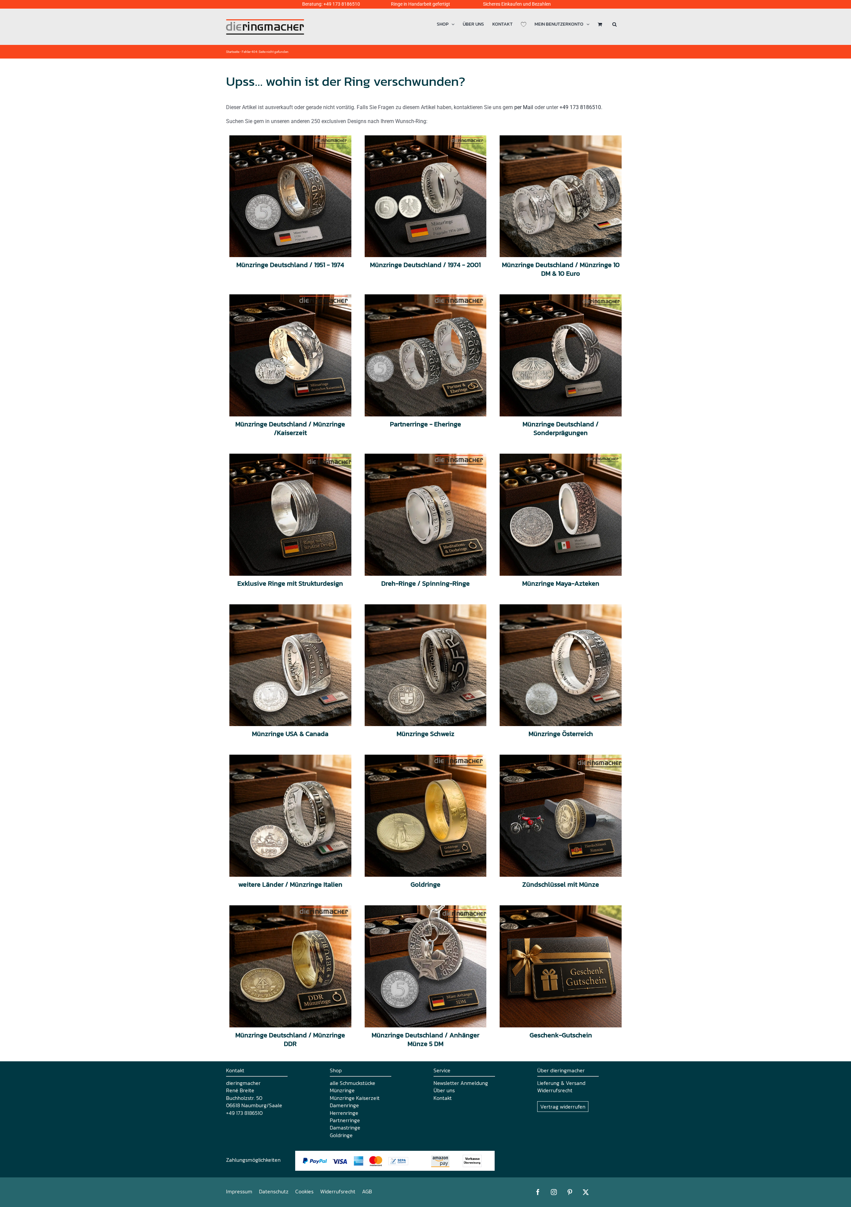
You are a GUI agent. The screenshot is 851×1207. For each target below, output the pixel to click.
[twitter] (586, 1192)
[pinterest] (570, 1192)
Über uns (444, 1090)
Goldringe (341, 1135)
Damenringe (344, 1105)
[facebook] (538, 1192)
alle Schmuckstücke (352, 1083)
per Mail (523, 107)
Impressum (239, 1191)
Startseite (232, 52)
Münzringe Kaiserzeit (355, 1098)
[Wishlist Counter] (523, 24)
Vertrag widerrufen (562, 1107)
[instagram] (554, 1192)
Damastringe (345, 1128)
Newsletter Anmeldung (460, 1083)
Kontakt (442, 1098)
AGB (367, 1191)
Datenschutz (274, 1191)
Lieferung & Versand (561, 1083)
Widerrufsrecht (554, 1090)
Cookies (304, 1191)
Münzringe (342, 1090)
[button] (614, 24)
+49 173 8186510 (341, 4)
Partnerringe (345, 1120)
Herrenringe (344, 1113)
